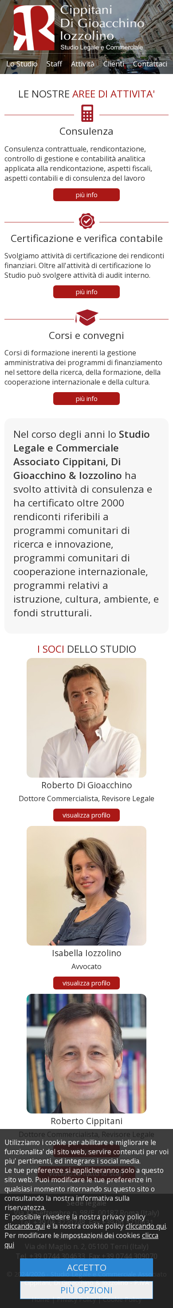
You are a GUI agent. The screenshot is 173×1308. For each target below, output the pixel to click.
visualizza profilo (86, 815)
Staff (54, 64)
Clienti (113, 64)
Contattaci (150, 64)
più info (87, 195)
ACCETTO (86, 1267)
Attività (82, 64)
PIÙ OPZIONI (86, 1290)
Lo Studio (22, 64)
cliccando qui (24, 1226)
